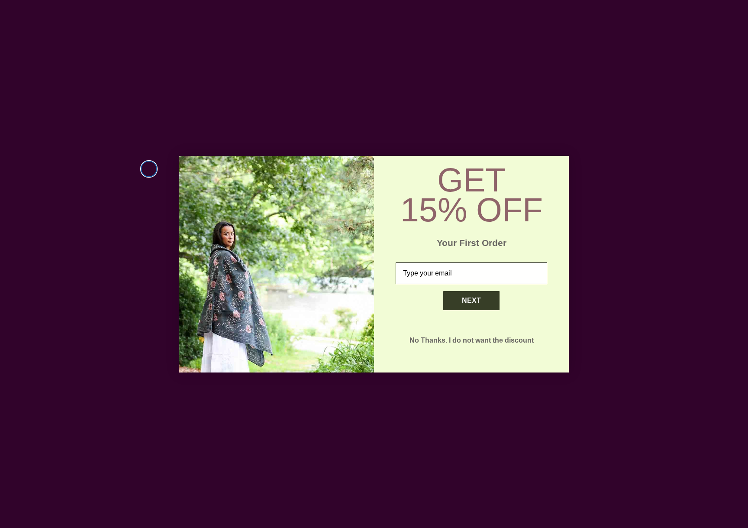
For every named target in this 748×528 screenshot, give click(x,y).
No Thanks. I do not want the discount (471, 340)
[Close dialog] (149, 169)
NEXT (471, 300)
